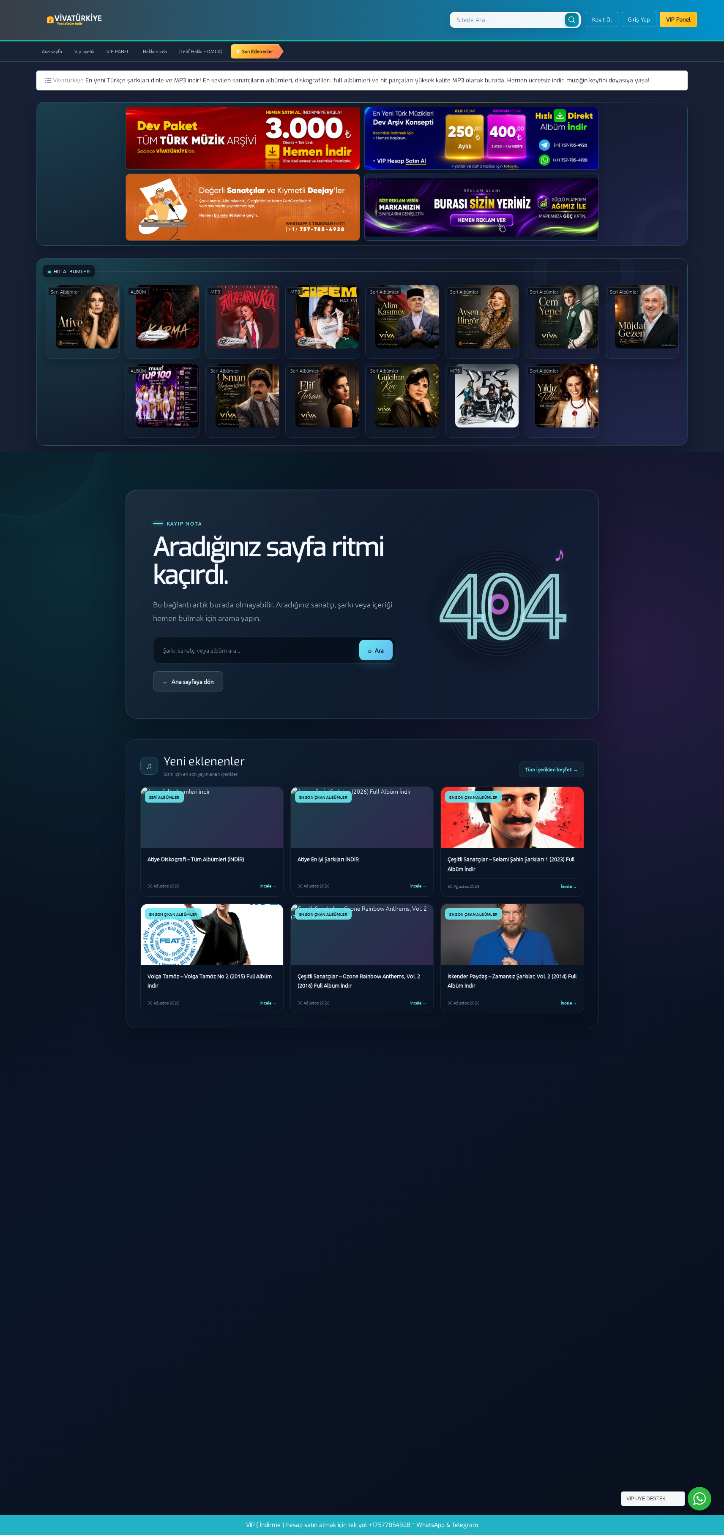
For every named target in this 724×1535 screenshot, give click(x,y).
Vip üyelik (84, 51)
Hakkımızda (155, 51)
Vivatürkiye (69, 80)
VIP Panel (678, 19)
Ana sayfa (52, 51)
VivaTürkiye (75, 19)
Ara (376, 650)
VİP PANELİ (119, 51)
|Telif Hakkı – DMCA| (200, 51)
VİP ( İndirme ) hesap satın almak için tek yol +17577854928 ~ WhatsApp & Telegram (362, 1525)
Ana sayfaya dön (188, 681)
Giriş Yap (639, 19)
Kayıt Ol (602, 19)
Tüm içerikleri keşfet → (551, 769)
